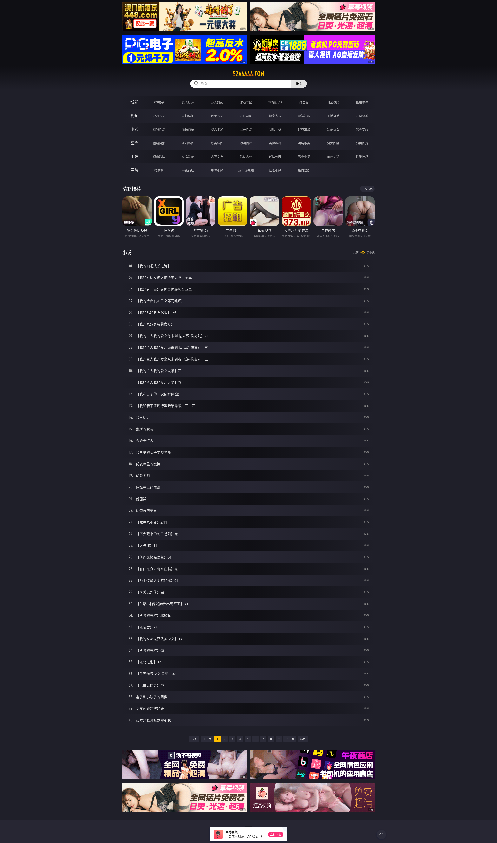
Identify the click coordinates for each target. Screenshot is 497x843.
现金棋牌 (333, 102)
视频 (134, 115)
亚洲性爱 (159, 129)
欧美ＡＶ (217, 116)
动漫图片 (246, 143)
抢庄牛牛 (362, 102)
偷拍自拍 (188, 129)
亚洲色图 (188, 143)
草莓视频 (217, 170)
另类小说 (304, 157)
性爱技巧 (362, 157)
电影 (134, 129)
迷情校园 (275, 157)
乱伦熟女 (333, 129)
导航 (134, 170)
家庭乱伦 (188, 157)
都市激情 (159, 157)
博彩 (134, 102)
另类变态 (362, 129)
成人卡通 (217, 129)
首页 (194, 739)
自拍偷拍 (188, 116)
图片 (134, 143)
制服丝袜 (275, 129)
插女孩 (159, 170)
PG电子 (159, 102)
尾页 (303, 739)
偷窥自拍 (159, 143)
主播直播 (333, 116)
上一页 (207, 739)
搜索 (299, 84)
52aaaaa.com (248, 74)
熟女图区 (333, 143)
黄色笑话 (333, 157)
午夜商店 (188, 170)
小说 (134, 156)
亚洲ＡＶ (159, 116)
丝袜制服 (304, 116)
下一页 (290, 739)
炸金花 (304, 102)
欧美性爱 (246, 129)
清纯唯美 (304, 143)
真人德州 (188, 102)
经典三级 (304, 129)
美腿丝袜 (275, 143)
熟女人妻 (275, 116)
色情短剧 (304, 170)
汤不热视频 (246, 170)
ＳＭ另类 (362, 116)
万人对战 (217, 102)
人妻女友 (217, 157)
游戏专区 (246, 102)
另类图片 (362, 143)
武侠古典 (246, 157)
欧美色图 (217, 143)
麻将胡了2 (275, 102)
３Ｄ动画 (246, 116)
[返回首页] (381, 834)
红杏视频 (275, 170)
